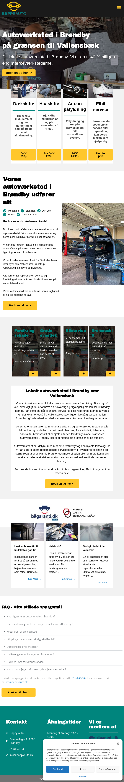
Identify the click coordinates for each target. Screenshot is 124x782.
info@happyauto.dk (16, 682)
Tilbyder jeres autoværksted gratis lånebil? (31, 639)
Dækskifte (23, 103)
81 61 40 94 (78, 678)
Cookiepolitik (81, 776)
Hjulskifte (49, 103)
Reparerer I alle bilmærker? (22, 631)
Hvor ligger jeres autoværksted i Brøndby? (31, 616)
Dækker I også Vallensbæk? (22, 646)
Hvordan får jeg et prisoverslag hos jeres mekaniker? (36, 669)
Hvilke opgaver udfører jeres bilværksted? (30, 654)
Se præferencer (107, 769)
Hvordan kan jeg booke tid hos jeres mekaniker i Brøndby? (39, 624)
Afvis (83, 769)
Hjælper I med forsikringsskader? (25, 661)
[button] (117, 743)
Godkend (58, 769)
